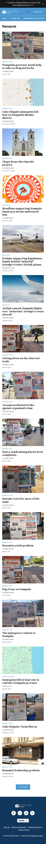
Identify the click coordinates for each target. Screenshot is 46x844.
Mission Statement (19, 827)
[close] (43, 4)
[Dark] (26, 12)
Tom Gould (7, 686)
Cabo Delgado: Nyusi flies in (19, 726)
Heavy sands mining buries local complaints (22, 453)
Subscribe (37, 12)
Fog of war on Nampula (16, 589)
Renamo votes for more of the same (20, 500)
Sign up (7, 827)
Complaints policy (35, 827)
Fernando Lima (8, 268)
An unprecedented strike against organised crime (18, 407)
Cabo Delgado (8, 676)
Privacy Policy (24, 830)
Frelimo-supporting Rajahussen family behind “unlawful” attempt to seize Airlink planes (22, 261)
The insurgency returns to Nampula (18, 634)
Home (4, 18)
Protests (6, 205)
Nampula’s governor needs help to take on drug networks (21, 66)
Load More (23, 787)
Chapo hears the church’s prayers (18, 163)
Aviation (5, 255)
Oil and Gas (15, 18)
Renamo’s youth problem (17, 545)
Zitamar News (8, 71)
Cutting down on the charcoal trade (20, 360)
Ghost (34, 836)
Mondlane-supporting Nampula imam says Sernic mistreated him (22, 211)
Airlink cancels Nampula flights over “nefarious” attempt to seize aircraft (23, 311)
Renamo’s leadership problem (21, 770)
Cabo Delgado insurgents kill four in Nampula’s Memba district (20, 115)
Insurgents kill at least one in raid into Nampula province (20, 681)
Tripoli (40, 836)
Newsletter (7, 62)
